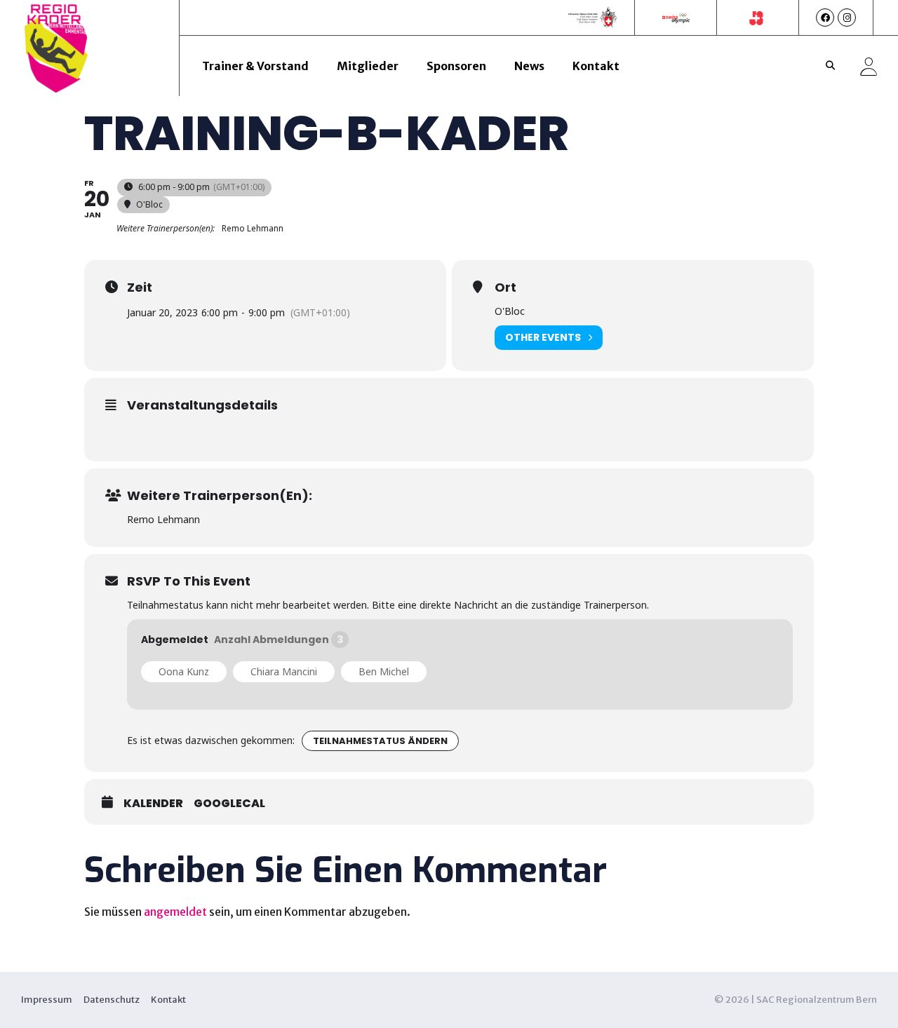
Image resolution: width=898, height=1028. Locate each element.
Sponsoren (456, 66)
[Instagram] (847, 17)
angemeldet (175, 912)
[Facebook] (825, 17)
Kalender (153, 804)
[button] (830, 66)
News (529, 66)
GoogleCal (229, 804)
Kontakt (595, 66)
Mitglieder (367, 66)
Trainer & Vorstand (255, 66)
